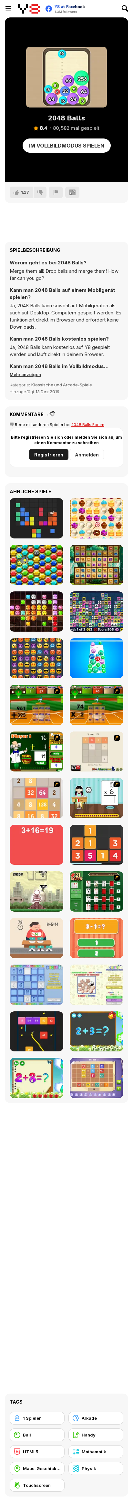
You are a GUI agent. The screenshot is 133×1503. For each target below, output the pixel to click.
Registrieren (48, 454)
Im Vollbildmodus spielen (66, 145)
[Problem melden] (56, 192)
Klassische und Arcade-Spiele (61, 384)
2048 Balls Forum (87, 424)
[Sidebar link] (8, 8)
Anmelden (87, 454)
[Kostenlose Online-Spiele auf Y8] (29, 9)
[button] (25, 374)
